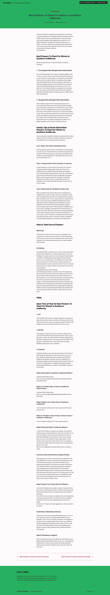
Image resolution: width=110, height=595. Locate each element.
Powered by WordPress (36, 591)
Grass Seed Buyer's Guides (89, 2)
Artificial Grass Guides (101, 2)
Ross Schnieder (50, 22)
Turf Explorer (7, 3)
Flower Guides (55, 11)
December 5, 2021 (62, 22)
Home (81, 2)
